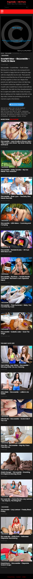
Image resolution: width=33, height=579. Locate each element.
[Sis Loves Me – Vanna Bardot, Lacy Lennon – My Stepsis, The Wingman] (16, 488)
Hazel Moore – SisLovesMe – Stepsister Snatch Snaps (15, 564)
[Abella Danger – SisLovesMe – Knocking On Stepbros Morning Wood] (16, 461)
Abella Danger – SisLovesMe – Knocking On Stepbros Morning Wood (15, 473)
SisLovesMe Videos (8, 113)
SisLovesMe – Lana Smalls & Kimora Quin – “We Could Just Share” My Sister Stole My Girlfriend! (16, 143)
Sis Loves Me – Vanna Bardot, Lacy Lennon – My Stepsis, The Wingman (16, 500)
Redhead (26, 111)
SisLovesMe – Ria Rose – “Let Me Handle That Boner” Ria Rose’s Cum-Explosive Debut (15, 278)
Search (27, 8)
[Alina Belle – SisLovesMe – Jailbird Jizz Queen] (16, 381)
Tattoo (25, 114)
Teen (24, 116)
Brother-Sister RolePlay (17, 108)
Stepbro (17, 113)
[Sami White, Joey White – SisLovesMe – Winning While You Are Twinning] (16, 354)
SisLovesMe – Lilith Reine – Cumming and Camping (16, 224)
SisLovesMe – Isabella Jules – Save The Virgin (15, 333)
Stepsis (4, 114)
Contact (18, 577)
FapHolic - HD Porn (16, 1)
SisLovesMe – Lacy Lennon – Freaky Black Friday (16, 510)
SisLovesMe (14, 119)
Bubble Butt (5, 110)
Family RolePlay (16, 110)
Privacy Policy (11, 577)
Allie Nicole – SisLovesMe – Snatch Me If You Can (15, 420)
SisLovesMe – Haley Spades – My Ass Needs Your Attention (14, 171)
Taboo (18, 114)
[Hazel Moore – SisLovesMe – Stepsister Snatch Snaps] (16, 552)
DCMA (24, 577)
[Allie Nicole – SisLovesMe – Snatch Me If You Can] (16, 408)
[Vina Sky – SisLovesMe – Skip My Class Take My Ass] (16, 435)
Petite (15, 111)
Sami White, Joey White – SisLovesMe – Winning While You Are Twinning (15, 366)
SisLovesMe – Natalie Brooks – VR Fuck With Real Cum (15, 251)
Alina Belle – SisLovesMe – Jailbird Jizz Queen (15, 393)
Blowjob (5, 108)
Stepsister (11, 114)
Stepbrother (26, 113)
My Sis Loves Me (7, 111)
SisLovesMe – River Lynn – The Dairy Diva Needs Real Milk (16, 197)
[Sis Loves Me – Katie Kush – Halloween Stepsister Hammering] (16, 526)
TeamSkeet (5, 116)
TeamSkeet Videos (15, 116)
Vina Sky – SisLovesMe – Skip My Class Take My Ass (15, 446)
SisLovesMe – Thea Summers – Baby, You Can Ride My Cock (16, 306)
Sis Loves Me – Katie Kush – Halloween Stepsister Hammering (15, 537)
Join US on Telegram (17, 104)
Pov (20, 111)
